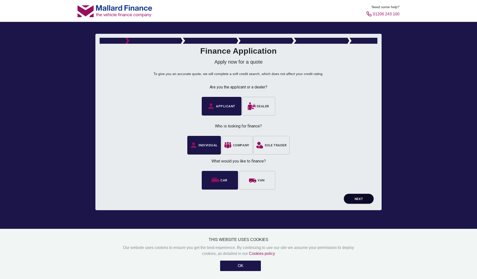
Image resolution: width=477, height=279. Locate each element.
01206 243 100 (386, 14)
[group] (238, 106)
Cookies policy (262, 253)
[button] (222, 106)
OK (240, 266)
